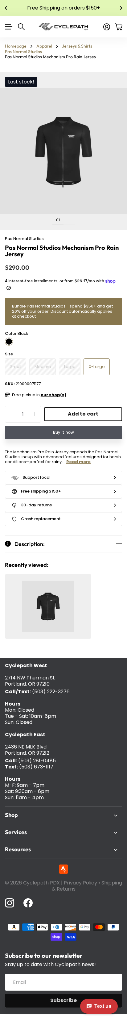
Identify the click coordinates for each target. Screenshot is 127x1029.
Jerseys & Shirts (77, 46)
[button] (6, 8)
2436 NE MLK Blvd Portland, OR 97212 (27, 749)
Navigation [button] (8, 26)
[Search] (21, 26)
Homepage (16, 46)
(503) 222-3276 (51, 691)
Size (9, 354)
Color (16, 333)
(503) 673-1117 (36, 766)
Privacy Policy (80, 882)
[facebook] (28, 902)
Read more (78, 462)
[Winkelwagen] (118, 26)
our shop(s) (53, 395)
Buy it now (63, 432)
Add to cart (83, 413)
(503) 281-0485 (37, 760)
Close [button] (63, 815)
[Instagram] (9, 902)
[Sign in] (106, 26)
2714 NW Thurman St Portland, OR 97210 (30, 680)
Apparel (44, 46)
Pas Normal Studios (23, 51)
